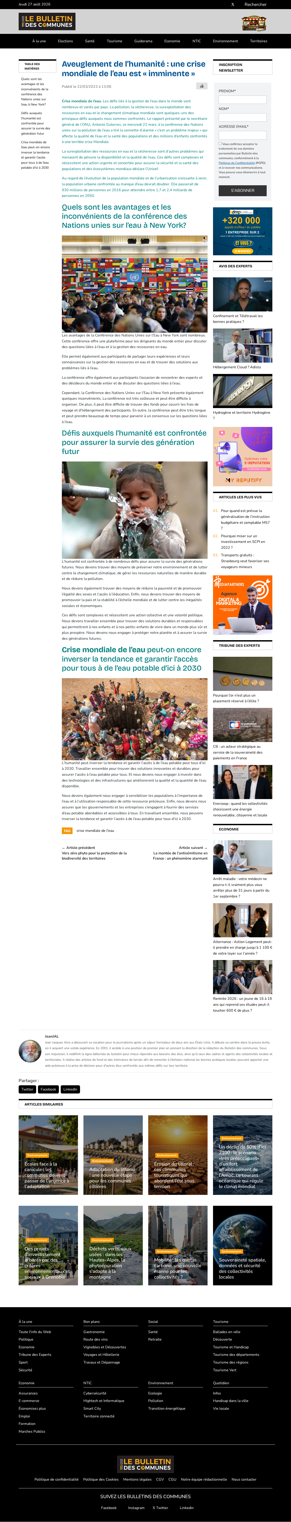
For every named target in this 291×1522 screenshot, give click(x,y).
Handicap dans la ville (230, 1401)
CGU (172, 1479)
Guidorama (143, 41)
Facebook (48, 1089)
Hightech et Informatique (103, 1401)
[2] (242, 456)
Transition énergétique (167, 1408)
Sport (23, 1362)
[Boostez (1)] (242, 604)
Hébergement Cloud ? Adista (237, 367)
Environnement (225, 41)
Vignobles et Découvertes (104, 1347)
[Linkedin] (239, 4)
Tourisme (114, 41)
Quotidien (221, 1383)
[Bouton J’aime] (202, 86)
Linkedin (186, 1507)
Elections (65, 41)
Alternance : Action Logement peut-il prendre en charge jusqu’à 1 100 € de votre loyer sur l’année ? (242, 947)
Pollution (155, 1401)
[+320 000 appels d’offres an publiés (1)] (242, 230)
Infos (217, 1393)
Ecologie (155, 1393)
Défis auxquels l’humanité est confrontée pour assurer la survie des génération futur (35, 123)
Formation (27, 1423)
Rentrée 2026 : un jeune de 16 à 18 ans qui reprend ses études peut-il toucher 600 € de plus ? (242, 1004)
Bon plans (91, 1321)
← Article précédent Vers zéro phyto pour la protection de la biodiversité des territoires (94, 853)
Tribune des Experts (35, 1354)
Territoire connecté (99, 1416)
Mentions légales (137, 1479)
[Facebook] (219, 4)
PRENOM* (227, 91)
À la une (39, 41)
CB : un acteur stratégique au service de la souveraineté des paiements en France (238, 752)
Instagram (136, 1507)
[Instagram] (226, 4)
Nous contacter (244, 1479)
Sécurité (25, 1370)
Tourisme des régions (230, 1362)
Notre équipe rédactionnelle (204, 1479)
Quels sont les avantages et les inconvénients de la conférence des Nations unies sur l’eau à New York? (34, 92)
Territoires (258, 41)
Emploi (24, 1416)
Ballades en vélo (226, 1331)
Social (153, 1321)
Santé (90, 41)
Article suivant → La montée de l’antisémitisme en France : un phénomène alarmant (180, 853)
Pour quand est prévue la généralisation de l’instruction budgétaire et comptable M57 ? (245, 519)
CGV (160, 1479)
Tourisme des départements (236, 1354)
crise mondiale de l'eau (95, 830)
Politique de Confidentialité (237, 163)
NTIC (197, 41)
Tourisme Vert (224, 1370)
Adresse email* (233, 126)
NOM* (224, 108)
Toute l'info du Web (35, 1331)
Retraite (155, 1339)
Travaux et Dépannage (101, 1362)
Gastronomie (94, 1331)
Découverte (222, 1339)
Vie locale (221, 1408)
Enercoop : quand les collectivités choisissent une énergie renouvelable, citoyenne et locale (240, 809)
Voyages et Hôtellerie (101, 1354)
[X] (232, 4)
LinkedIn (70, 1089)
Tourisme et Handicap (231, 1347)
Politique (26, 1339)
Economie (172, 41)
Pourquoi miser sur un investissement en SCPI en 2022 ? (243, 542)
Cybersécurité (94, 1393)
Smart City (92, 1408)
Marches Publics (32, 1431)
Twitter (27, 1089)
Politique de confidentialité (57, 1479)
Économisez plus (32, 1408)
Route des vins (95, 1339)
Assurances (28, 1393)
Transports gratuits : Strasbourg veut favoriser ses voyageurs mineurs (245, 561)
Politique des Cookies (101, 1479)
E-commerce (29, 1401)
